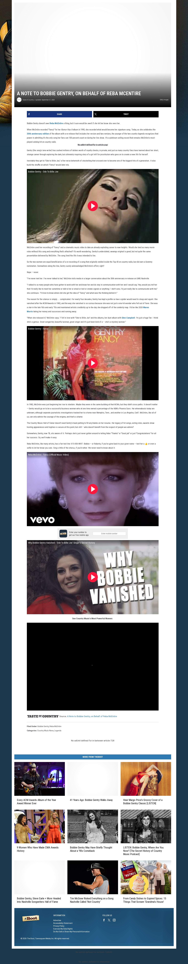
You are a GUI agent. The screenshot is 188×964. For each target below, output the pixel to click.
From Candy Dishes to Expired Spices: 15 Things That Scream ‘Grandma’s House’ (144, 900)
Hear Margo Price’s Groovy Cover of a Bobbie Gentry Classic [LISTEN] (142, 801)
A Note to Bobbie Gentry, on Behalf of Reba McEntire (92, 716)
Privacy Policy (58, 926)
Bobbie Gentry (43, 726)
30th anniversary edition (38, 133)
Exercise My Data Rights (63, 929)
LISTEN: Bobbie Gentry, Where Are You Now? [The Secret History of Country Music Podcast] (143, 851)
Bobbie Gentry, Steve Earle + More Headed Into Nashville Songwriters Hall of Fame (39, 900)
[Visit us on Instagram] (115, 920)
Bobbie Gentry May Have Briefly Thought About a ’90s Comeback (91, 849)
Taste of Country (28, 100)
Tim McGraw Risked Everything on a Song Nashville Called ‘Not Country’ (91, 900)
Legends (57, 731)
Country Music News (45, 731)
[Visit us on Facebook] (105, 920)
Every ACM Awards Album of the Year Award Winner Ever (36, 801)
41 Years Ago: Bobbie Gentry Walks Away (91, 800)
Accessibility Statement (63, 923)
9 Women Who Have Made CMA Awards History (38, 849)
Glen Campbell (128, 317)
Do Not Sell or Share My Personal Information (71, 932)
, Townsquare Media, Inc (44, 938)
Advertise (57, 920)
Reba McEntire (56, 123)
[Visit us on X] (110, 920)
